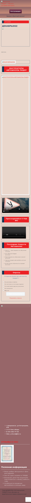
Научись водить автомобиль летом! (15, 260)
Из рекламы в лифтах (11, 282)
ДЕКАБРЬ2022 (9, 26)
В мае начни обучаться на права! (15, 263)
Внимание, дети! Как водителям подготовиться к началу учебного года (16, 479)
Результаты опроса (16, 298)
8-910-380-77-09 (12, 431)
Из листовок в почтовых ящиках (14, 284)
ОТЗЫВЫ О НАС (9, 442)
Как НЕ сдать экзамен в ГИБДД (16, 475)
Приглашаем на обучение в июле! (15, 257)
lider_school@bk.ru (13, 434)
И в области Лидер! (11, 253)
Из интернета (9, 288)
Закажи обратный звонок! (15, 16)
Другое (7, 290)
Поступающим (15, 11)
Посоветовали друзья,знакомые (14, 286)
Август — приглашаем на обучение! (15, 250)
